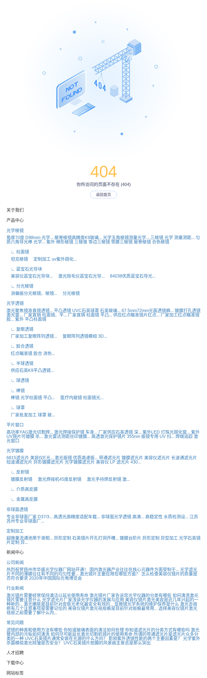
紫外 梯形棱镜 (59, 242)
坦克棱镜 (17, 259)
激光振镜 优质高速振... (76, 457)
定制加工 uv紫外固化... (53, 259)
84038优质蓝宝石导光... (131, 276)
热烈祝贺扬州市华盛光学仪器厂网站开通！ (47, 569)
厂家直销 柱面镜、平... (45, 315)
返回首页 (103, 194)
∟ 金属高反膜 (22, 499)
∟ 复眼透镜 (19, 329)
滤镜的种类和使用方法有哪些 (34, 630)
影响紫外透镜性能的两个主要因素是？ (145, 638)
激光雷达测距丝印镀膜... (67, 436)
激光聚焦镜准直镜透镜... (29, 310)
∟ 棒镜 (15, 390)
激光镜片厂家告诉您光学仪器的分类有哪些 (130, 595)
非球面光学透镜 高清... (122, 516)
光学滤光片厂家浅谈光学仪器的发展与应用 (83, 599)
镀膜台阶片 (130, 538)
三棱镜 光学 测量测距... (172, 237)
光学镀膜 (15, 450)
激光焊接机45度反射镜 (57, 479)
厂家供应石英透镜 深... (120, 432)
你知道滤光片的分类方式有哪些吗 (157, 630)
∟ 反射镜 (17, 472)
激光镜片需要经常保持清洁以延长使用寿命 (47, 595)
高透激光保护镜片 (108, 436)
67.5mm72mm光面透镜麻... (148, 310)
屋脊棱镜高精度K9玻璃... (78, 237)
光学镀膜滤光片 (80, 462)
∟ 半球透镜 (19, 363)
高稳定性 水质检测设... (166, 516)
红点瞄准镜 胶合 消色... (30, 353)
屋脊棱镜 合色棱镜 (151, 242)
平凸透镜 (62, 310)
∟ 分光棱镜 (19, 286)
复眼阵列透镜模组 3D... (82, 336)
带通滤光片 (109, 457)
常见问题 (15, 622)
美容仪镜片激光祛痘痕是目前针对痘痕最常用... (112, 608)
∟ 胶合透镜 (19, 346)
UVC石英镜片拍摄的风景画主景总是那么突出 (107, 643)
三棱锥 (80, 242)
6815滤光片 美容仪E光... (30, 457)
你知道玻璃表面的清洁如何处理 (94, 630)
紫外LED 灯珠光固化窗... (166, 432)
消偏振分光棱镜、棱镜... (31, 293)
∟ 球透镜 (17, 380)
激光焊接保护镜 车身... (75, 432)
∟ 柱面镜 (17, 252)
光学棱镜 (15, 230)
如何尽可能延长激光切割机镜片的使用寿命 (92, 634)
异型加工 (169, 538)
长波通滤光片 (184, 457)
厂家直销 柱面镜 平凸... (90, 315)
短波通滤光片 (19, 462)
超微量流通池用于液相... (29, 538)
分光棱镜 (69, 293)
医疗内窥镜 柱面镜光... (80, 397)
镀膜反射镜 (19, 479)
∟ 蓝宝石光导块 (24, 269)
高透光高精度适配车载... (77, 516)
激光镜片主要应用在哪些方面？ (110, 574)
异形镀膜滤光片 (48, 462)
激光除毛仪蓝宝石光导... (79, 276)
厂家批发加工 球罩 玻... (30, 415)
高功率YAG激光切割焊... (29, 432)
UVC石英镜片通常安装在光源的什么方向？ (66, 638)
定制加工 (15, 531)
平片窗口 (15, 425)
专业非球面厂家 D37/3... (29, 516)
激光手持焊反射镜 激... (106, 479)
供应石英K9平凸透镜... (30, 370)
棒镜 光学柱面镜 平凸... (30, 397)
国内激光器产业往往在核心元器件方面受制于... (134, 569)
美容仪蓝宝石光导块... (29, 276)
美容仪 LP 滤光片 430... (118, 462)
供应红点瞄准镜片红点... (136, 315)
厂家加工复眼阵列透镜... (31, 336)
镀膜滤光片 (132, 457)
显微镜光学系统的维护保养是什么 (146, 604)
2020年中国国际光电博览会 (55, 578)
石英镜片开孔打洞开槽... (95, 538)
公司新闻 (15, 562)
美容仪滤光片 (157, 457)
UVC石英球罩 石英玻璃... (96, 310)
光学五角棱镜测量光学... (126, 237)
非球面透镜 (17, 509)
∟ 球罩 (15, 407)
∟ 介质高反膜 (22, 489)
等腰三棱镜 (122, 242)
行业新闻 (15, 588)
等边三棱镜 (99, 242)
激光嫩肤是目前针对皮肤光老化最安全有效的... (68, 604)
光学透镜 (15, 303)
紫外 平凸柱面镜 (30, 319)
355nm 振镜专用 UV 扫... (150, 436)
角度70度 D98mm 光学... (29, 237)
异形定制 (62, 538)
